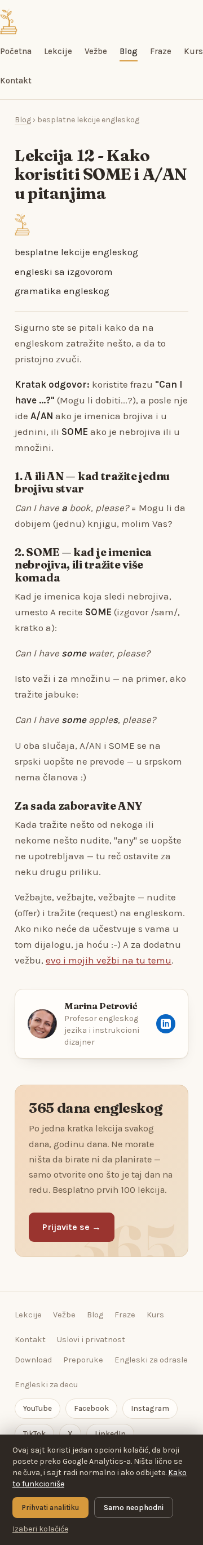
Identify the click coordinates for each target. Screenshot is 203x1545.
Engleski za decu (46, 1384)
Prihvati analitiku (50, 1507)
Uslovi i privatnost (91, 1339)
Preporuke (83, 1360)
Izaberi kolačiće (40, 1529)
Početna (16, 51)
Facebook (91, 1408)
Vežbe (96, 51)
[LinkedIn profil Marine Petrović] (165, 1023)
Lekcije (58, 51)
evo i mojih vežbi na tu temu (108, 960)
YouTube (37, 1408)
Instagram (150, 1408)
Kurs (193, 51)
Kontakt (16, 81)
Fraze (160, 51)
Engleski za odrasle (151, 1360)
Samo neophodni (134, 1507)
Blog (129, 51)
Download (33, 1360)
